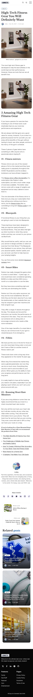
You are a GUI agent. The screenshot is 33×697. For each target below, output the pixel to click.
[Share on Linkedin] (20, 496)
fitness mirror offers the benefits (15, 178)
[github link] (18, 666)
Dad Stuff (4, 678)
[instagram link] (14, 666)
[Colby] (2, 24)
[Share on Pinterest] (12, 496)
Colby (6, 24)
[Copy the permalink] (29, 496)
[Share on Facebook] (8, 496)
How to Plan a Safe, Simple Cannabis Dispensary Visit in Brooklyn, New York (14, 634)
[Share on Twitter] (4, 496)
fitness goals (22, 206)
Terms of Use (20, 683)
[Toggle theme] (26, 2)
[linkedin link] (10, 666)
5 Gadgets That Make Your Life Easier (16, 454)
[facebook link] (6, 666)
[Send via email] (24, 496)
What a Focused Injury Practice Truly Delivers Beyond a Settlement (14, 560)
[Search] (23, 2)
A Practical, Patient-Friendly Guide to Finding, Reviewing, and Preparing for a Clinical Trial (16, 597)
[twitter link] (2, 666)
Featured (3, 680)
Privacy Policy (20, 675)
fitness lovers (16, 203)
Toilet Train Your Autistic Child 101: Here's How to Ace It (12, 522)
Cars (2, 683)
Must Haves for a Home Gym (13, 451)
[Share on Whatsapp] (16, 496)
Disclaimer (19, 680)
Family (3, 675)
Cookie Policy (20, 678)
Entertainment (5, 686)
